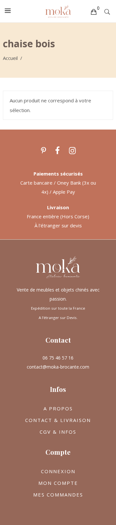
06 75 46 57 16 (58, 358)
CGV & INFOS (58, 431)
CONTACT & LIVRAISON (58, 420)
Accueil (10, 58)
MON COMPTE (58, 483)
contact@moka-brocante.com (58, 367)
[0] (93, 11)
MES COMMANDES (58, 494)
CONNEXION (58, 471)
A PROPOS (58, 408)
